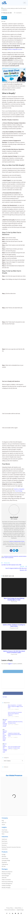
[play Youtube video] (14, 74)
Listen (4, 17)
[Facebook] (11, 550)
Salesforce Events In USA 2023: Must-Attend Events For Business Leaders (14, 651)
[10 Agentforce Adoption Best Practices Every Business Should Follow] (5, 735)
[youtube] (15, 913)
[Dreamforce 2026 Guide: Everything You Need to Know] (5, 723)
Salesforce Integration (13, 556)
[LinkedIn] (13, 913)
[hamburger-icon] (24, 3)
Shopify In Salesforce (9, 557)
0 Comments (19, 12)
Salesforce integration (19, 489)
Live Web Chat (6, 556)
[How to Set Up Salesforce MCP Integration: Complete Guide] (5, 748)
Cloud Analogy (18, 491)
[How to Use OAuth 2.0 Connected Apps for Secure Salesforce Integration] (5, 714)
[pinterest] (18, 913)
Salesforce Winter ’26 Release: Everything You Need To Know (14, 625)
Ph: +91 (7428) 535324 (14, 801)
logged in (10, 663)
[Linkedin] (17, 550)
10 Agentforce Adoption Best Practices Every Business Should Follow (14, 734)
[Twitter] (14, 550)
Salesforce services (22, 556)
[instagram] (21, 913)
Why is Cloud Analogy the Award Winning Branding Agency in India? (14, 599)
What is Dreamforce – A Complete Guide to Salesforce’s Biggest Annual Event (15, 706)
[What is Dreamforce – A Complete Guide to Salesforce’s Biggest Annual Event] (5, 707)
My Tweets (5, 696)
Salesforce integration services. (15, 49)
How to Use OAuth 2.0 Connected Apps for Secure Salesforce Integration (15, 714)
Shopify (2, 557)
